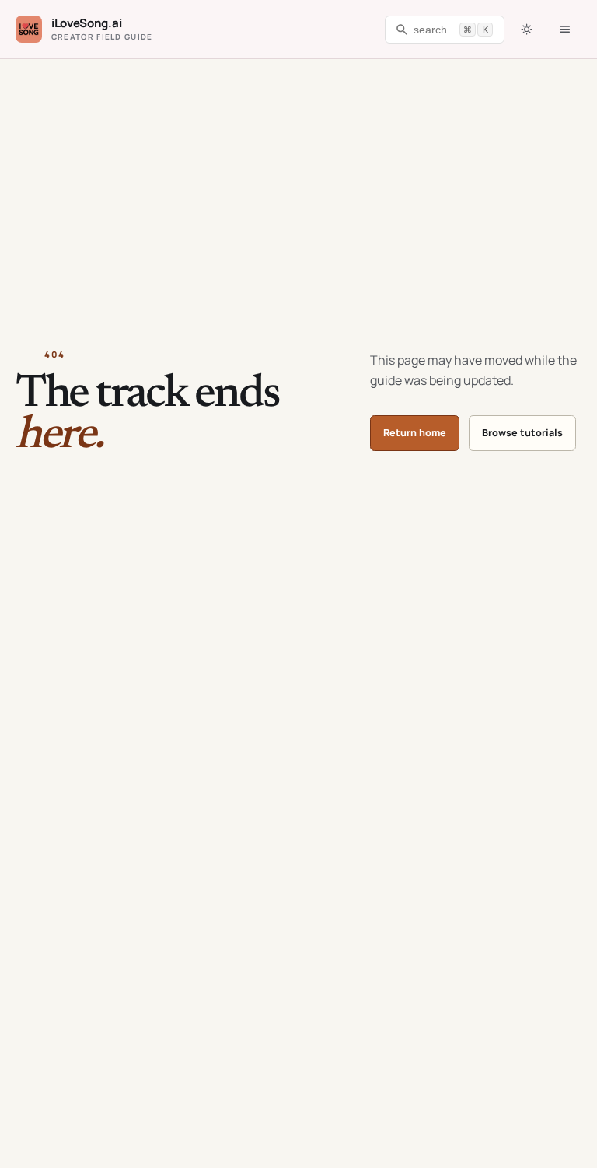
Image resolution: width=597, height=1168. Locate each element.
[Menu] (565, 29)
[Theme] (526, 29)
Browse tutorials (522, 432)
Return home (414, 432)
